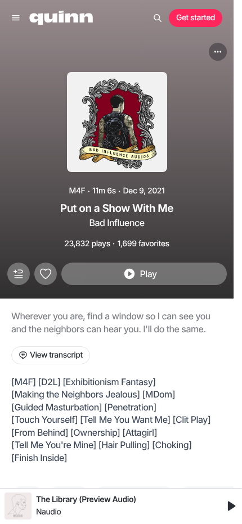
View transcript (56, 355)
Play (148, 273)
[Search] (158, 18)
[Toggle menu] (16, 18)
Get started (195, 17)
